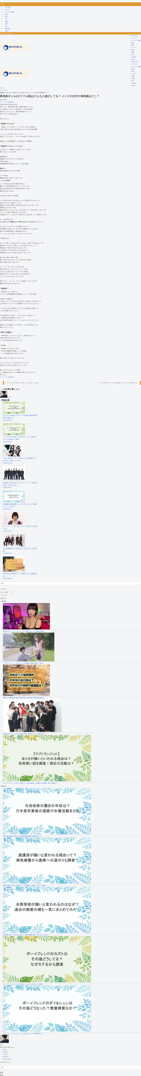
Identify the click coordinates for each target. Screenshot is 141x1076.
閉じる (1, 1072)
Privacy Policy (7, 1059)
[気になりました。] (14, 50)
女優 (6, 24)
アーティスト (4, 102)
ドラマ (7, 19)
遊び (12, 102)
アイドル (7, 9)
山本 (9, 397)
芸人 (6, 26)
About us (5, 1056)
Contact (5, 1054)
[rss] (140, 33)
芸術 (9, 102)
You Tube (7, 7)
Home (6, 31)
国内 (6, 14)
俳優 (6, 21)
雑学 (6, 16)
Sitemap (7, 28)
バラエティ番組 (9, 12)
